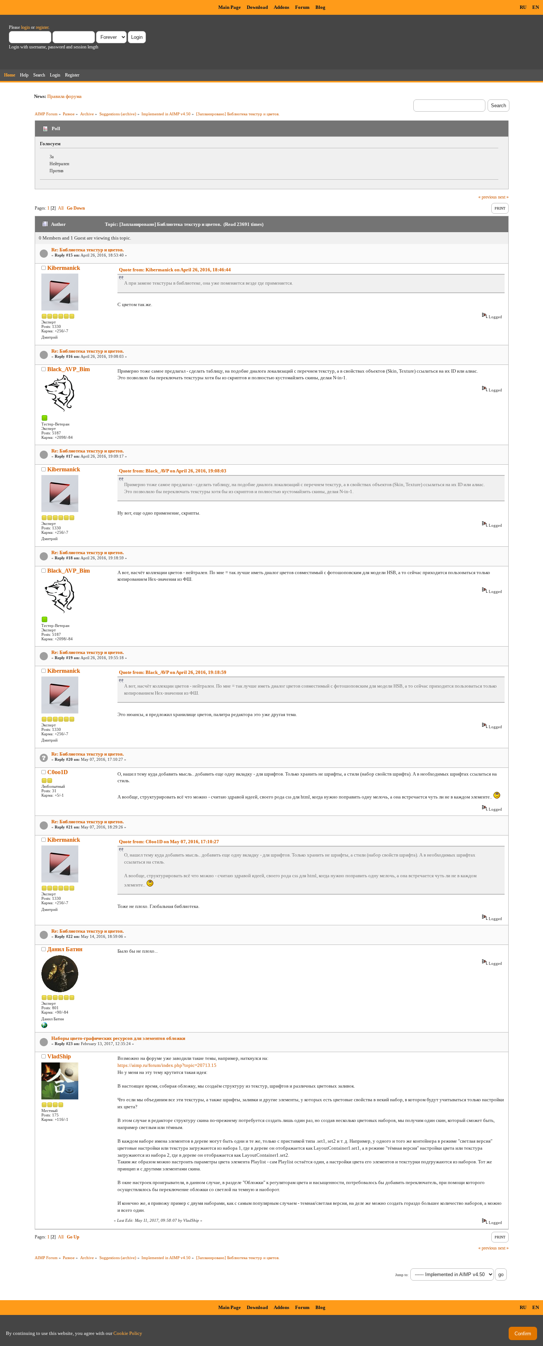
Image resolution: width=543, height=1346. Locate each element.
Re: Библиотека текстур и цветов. (87, 249)
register (42, 27)
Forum (302, 7)
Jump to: (402, 1275)
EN (535, 7)
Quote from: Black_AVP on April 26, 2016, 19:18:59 (172, 672)
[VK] (44, 1026)
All (61, 208)
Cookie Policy (127, 1333)
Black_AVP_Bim (68, 369)
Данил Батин (64, 949)
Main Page (229, 7)
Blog (320, 7)
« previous (487, 197)
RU (523, 7)
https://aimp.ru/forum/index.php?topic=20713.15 (166, 1065)
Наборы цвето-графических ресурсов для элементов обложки (118, 1038)
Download (257, 7)
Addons (281, 7)
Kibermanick (63, 268)
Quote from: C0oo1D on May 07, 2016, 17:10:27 (169, 841)
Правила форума (64, 96)
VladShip (59, 1056)
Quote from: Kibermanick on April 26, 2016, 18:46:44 (175, 269)
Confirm (523, 1333)
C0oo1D (57, 772)
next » (503, 197)
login (25, 27)
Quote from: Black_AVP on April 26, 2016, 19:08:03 (172, 471)
